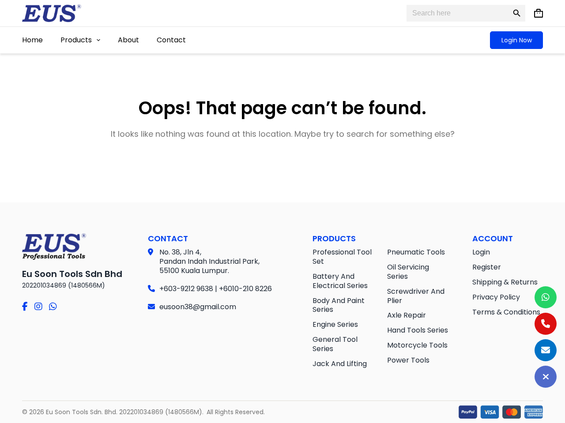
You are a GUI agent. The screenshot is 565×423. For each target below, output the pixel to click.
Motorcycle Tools (417, 345)
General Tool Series (335, 344)
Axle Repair (406, 315)
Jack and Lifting (340, 364)
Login (481, 252)
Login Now (516, 40)
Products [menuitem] (76, 40)
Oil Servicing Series (408, 271)
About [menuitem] (128, 40)
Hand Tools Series (417, 330)
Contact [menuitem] (171, 40)
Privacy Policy (496, 297)
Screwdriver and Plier (415, 296)
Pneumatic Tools (416, 252)
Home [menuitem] (32, 40)
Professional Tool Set (342, 256)
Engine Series (335, 324)
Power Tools (408, 360)
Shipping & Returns (505, 282)
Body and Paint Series (339, 305)
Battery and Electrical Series (340, 281)
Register (486, 267)
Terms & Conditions (506, 312)
